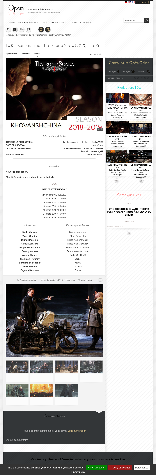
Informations (11, 53)
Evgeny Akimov (30, 251)
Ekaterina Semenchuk (30, 262)
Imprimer (94, 53)
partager (112, 71)
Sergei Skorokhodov (30, 247)
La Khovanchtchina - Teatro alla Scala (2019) (50, 34)
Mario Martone (29, 232)
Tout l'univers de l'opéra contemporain (43, 12)
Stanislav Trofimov (30, 258)
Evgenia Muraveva (29, 270)
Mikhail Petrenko (30, 239)
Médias (37, 53)
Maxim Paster (30, 266)
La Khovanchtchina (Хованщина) (78, 148)
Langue (8, 30)
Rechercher (28, 30)
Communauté (48, 30)
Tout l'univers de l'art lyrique (40, 9)
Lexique (22, 30)
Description (25, 53)
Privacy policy (78, 472)
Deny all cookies (121, 467)
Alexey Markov (29, 255)
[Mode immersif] (100, 280)
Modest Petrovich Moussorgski (92, 150)
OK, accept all (97, 467)
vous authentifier (76, 431)
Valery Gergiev (29, 236)
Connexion (41, 30)
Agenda (15, 30)
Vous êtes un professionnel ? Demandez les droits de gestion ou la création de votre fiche (78, 459)
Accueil (11, 34)
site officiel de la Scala (42, 177)
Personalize (141, 467)
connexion (141, 2)
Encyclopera (21, 34)
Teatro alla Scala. (95, 154)
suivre (141, 71)
